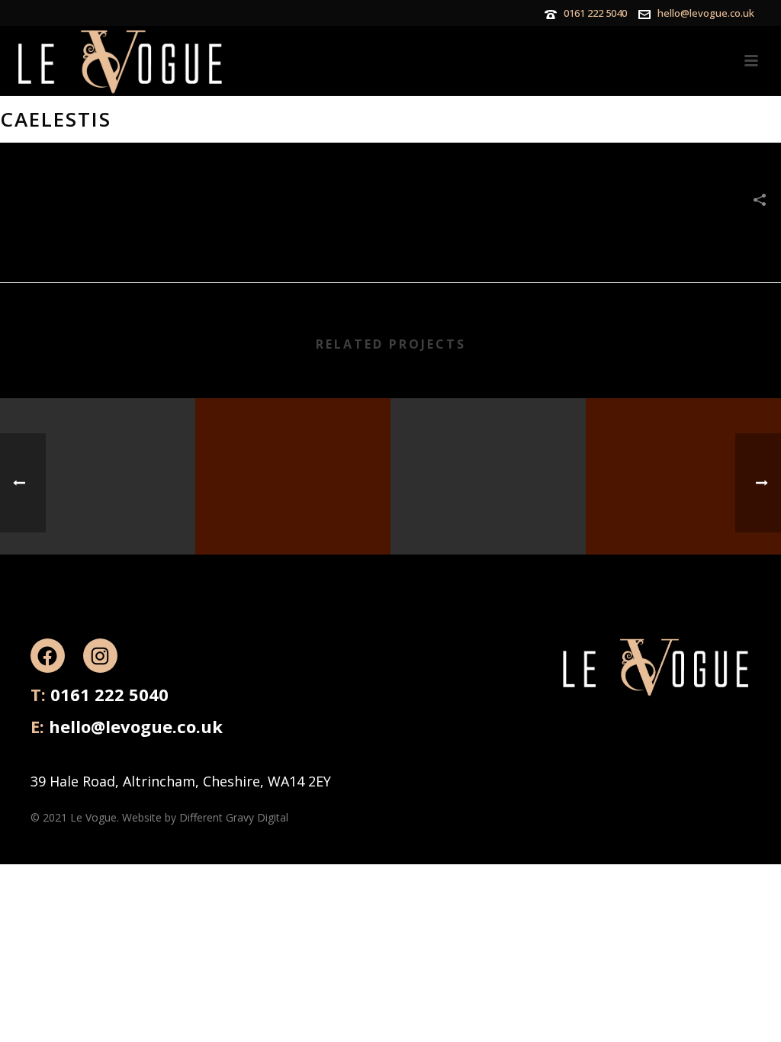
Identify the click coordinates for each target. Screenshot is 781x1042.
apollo (97, 515)
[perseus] (292, 457)
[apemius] (488, 457)
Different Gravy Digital (233, 817)
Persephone (683, 515)
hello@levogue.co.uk (705, 13)
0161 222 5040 (595, 13)
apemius (488, 515)
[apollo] (97, 457)
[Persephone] (683, 457)
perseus (293, 515)
